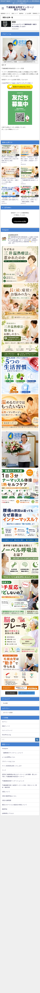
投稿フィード (6, 726)
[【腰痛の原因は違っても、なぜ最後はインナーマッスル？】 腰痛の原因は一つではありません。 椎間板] (20, 523)
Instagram (5, 748)
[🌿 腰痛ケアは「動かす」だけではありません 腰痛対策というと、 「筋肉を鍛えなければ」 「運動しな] (20, 412)
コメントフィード (7, 730)
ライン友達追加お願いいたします (12, 765)
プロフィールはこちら (8, 761)
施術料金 (21, 13)
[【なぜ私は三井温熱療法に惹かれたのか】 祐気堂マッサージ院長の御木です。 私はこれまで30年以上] (20, 264)
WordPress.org (6, 734)
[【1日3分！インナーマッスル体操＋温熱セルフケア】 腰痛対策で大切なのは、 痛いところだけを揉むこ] (20, 486)
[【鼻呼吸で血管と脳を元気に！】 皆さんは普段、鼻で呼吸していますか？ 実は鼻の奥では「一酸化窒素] (20, 560)
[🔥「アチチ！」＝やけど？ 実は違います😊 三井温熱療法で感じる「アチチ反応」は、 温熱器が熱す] (20, 597)
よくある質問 (28, 13)
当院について (15, 13)
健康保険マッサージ (5, 13)
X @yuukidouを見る (20, 221)
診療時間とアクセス (8, 813)
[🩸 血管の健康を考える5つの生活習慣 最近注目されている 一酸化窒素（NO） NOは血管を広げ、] (20, 375)
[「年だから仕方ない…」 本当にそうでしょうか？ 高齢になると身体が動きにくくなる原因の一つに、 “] (20, 635)
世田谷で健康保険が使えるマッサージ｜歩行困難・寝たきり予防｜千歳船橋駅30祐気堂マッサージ (19, 775)
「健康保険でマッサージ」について (12, 752)
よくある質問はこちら (8, 757)
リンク (4, 770)
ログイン (4, 721)
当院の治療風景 (6, 800)
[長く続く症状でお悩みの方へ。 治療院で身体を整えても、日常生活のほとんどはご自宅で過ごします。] (20, 301)
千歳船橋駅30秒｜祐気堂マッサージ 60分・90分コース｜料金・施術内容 (19, 786)
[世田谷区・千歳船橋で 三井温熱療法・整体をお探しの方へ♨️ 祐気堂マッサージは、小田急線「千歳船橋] (20, 338)
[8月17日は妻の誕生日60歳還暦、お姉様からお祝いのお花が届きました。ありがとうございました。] (20, 449)
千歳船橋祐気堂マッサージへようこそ (13, 781)
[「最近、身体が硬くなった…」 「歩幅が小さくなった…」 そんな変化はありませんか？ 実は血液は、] (20, 672)
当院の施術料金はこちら (9, 796)
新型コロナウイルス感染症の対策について (14, 804)
